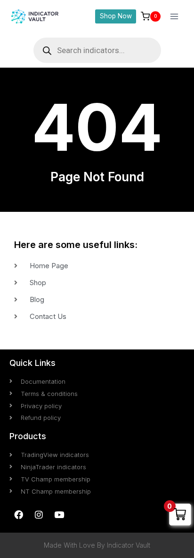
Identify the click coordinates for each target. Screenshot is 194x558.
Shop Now (116, 16)
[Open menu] (174, 16)
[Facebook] (18, 514)
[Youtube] (59, 514)
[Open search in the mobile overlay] (97, 50)
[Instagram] (39, 514)
